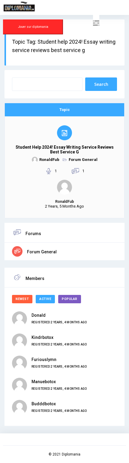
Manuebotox (44, 381)
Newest (22, 299)
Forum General (83, 159)
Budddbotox (44, 403)
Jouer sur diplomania (33, 27)
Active (45, 299)
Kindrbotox (42, 337)
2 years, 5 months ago (64, 206)
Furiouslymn (44, 359)
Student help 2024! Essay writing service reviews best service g (65, 149)
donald (39, 315)
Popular (69, 299)
